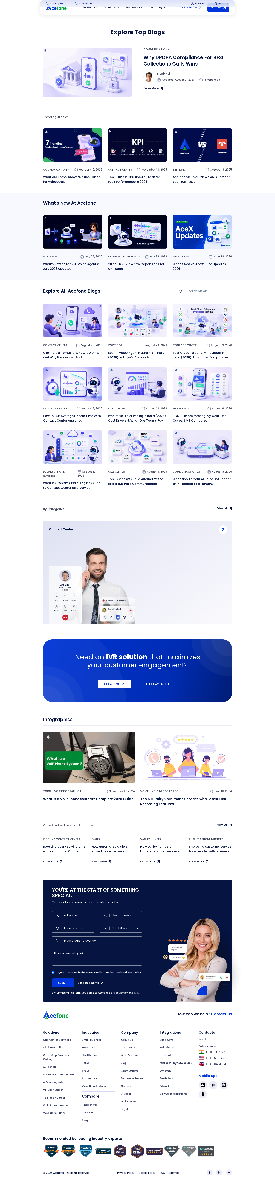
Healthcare (89, 1055)
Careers (126, 1086)
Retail (85, 1063)
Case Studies (129, 1071)
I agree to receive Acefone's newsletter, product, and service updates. (98, 972)
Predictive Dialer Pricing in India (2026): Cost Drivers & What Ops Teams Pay (137, 418)
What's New (181, 256)
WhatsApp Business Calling (56, 1057)
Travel (86, 1071)
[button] (57, 3)
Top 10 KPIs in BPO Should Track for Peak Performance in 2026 (134, 179)
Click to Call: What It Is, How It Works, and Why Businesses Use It (71, 355)
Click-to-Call (52, 1047)
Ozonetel (88, 1112)
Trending (179, 169)
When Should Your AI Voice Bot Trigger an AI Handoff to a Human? (202, 481)
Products (89, 7)
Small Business (92, 1040)
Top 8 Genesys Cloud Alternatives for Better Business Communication (136, 481)
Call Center (116, 472)
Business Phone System (58, 1074)
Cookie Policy (146, 1173)
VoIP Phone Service (55, 1105)
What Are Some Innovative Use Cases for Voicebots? (71, 179)
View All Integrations (173, 1094)
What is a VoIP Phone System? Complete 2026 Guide (88, 799)
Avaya (86, 1120)
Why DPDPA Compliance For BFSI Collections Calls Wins (183, 60)
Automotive (89, 1078)
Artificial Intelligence (124, 256)
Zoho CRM (166, 1040)
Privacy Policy (126, 1173)
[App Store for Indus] (203, 1094)
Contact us (221, 1014)
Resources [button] (133, 7)
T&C (136, 992)
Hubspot (165, 1055)
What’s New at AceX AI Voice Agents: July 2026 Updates (71, 266)
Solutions (110, 7)
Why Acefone (129, 1055)
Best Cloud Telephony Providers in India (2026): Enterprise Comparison (200, 355)
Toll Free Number (54, 1098)
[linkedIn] (219, 1172)
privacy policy (119, 992)
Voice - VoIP (52, 791)
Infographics (71, 791)
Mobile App (208, 1076)
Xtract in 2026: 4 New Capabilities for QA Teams (136, 266)
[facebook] (210, 1172)
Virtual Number (53, 1090)
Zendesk (165, 1071)
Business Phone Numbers (54, 474)
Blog (124, 1063)
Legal (124, 1109)
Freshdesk (166, 1078)
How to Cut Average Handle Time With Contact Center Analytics (72, 418)
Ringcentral (89, 1105)
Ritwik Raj (163, 73)
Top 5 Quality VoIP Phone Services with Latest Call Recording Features (183, 801)
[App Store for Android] (213, 1085)
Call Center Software (57, 1040)
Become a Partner (133, 1078)
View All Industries (94, 1086)
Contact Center (120, 169)
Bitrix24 (164, 1086)
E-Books (126, 1094)
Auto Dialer (116, 408)
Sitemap (174, 1173)
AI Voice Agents (53, 1082)
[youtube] (229, 1172)
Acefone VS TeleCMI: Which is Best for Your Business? (201, 179)
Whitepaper (128, 1101)
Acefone (58, 1173)
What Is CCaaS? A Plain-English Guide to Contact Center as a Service (71, 485)
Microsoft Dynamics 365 (176, 1063)
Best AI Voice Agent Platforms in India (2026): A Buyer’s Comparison (136, 355)
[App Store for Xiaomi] (224, 1085)
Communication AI (157, 49)
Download (201, 3)
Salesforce (167, 1047)
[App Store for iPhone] (203, 1085)
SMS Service (181, 408)
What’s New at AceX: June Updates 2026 (199, 266)
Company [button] (155, 7)
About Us (127, 1040)
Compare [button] (90, 1096)
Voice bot (50, 256)
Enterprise (88, 1047)
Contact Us (128, 1047)
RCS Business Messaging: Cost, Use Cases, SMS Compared (199, 418)
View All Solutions (54, 1113)
